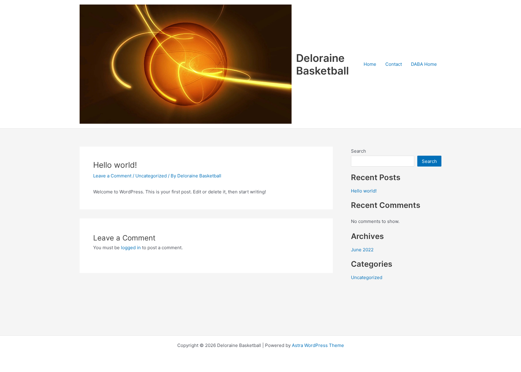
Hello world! (364, 191)
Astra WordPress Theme (318, 345)
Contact (393, 64)
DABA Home (424, 64)
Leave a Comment (112, 176)
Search (358, 151)
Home (370, 64)
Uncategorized (151, 176)
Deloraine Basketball (322, 64)
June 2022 (362, 250)
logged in (131, 247)
